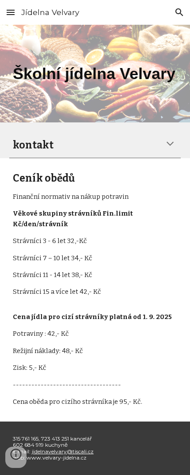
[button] (10, 12)
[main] (95, 73)
